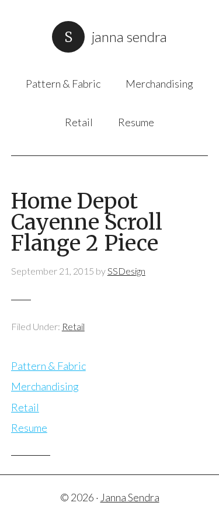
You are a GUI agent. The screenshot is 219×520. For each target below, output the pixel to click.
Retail (73, 326)
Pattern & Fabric (48, 365)
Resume (29, 427)
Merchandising (45, 386)
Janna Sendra (129, 36)
